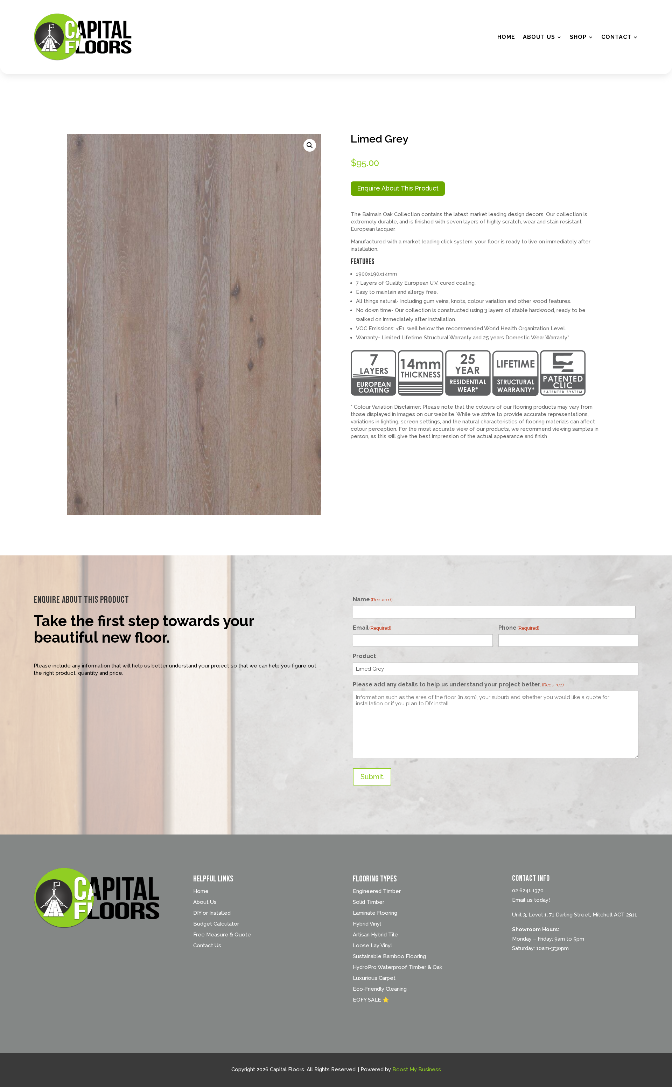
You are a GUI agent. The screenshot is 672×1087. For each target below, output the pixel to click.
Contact (616, 37)
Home (506, 37)
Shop (578, 37)
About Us (539, 37)
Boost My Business (416, 1069)
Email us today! (531, 900)
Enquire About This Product (398, 188)
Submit (372, 777)
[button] (309, 145)
